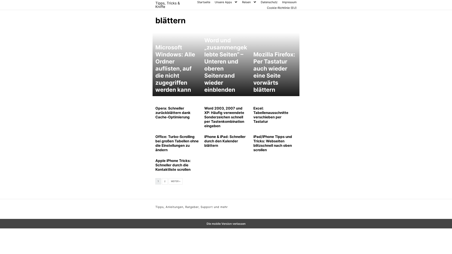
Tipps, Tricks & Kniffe (167, 4)
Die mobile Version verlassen (226, 223)
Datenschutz (269, 2)
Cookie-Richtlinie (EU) (282, 8)
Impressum (289, 2)
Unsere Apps (223, 2)
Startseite (203, 2)
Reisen (246, 2)
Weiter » (175, 181)
